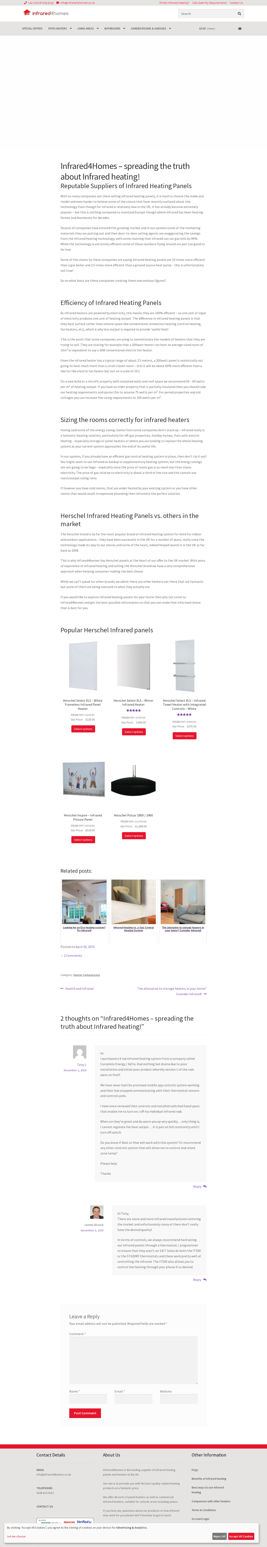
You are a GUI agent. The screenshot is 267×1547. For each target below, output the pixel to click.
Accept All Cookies (241, 1536)
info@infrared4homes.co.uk (77, 2)
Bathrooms (112, 28)
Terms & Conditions (204, 1510)
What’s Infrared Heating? (174, 2)
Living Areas (86, 28)
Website (166, 1391)
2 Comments (73, 955)
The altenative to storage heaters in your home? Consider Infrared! (172, 991)
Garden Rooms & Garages (148, 28)
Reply (197, 1186)
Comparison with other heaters (211, 1501)
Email (120, 1391)
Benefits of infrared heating (209, 1479)
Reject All (219, 1536)
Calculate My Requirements (209, 2)
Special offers (32, 28)
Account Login (200, 1519)
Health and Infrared (79, 988)
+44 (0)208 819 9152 (41, 2)
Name (74, 1391)
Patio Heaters (57, 28)
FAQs (195, 1470)
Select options (83, 729)
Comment (77, 1334)
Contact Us (236, 2)
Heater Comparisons (86, 975)
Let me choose (16, 1536)
